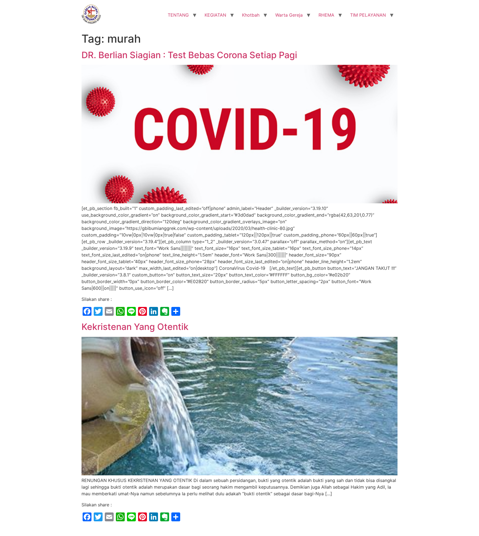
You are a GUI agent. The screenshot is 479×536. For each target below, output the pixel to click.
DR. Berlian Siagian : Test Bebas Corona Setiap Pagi (189, 55)
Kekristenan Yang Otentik (134, 326)
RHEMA (326, 15)
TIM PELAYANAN (368, 15)
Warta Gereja (289, 15)
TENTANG (178, 15)
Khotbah (250, 15)
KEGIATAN (215, 15)
